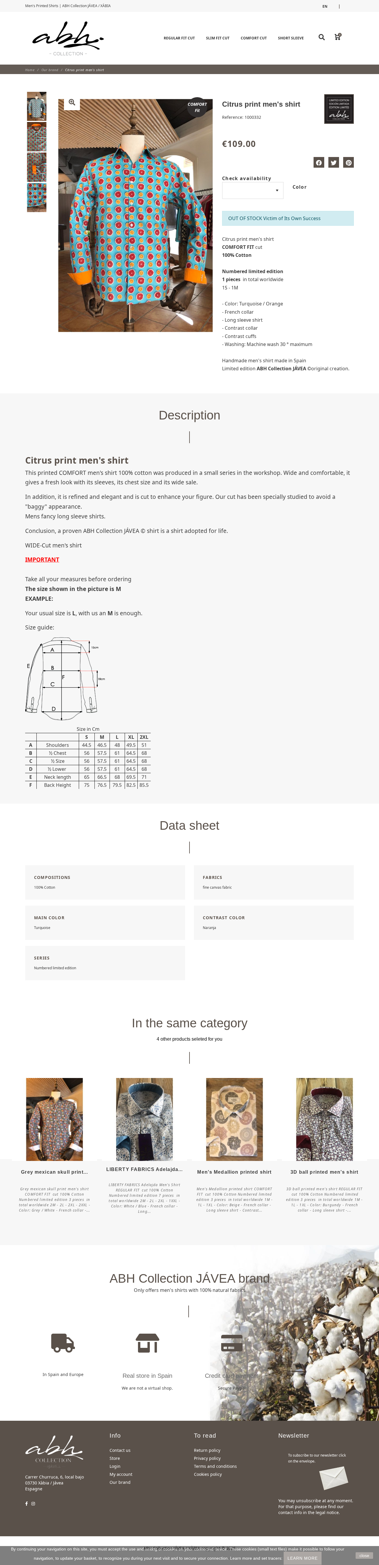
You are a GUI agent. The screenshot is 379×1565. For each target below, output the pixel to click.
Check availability (246, 178)
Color (300, 187)
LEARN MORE (303, 1558)
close (364, 1555)
